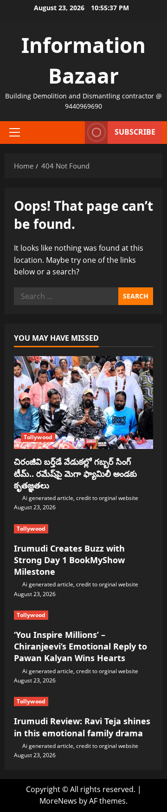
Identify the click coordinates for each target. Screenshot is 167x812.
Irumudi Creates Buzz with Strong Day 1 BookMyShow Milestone (69, 560)
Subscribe (135, 132)
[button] (15, 132)
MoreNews (58, 801)
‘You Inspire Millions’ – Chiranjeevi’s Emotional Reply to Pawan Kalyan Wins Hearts (80, 646)
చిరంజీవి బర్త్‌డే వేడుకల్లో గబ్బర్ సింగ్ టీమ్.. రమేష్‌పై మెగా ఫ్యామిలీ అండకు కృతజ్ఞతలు (75, 473)
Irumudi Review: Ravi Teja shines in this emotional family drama (82, 726)
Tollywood (38, 437)
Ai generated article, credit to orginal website (80, 498)
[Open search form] (73, 132)
